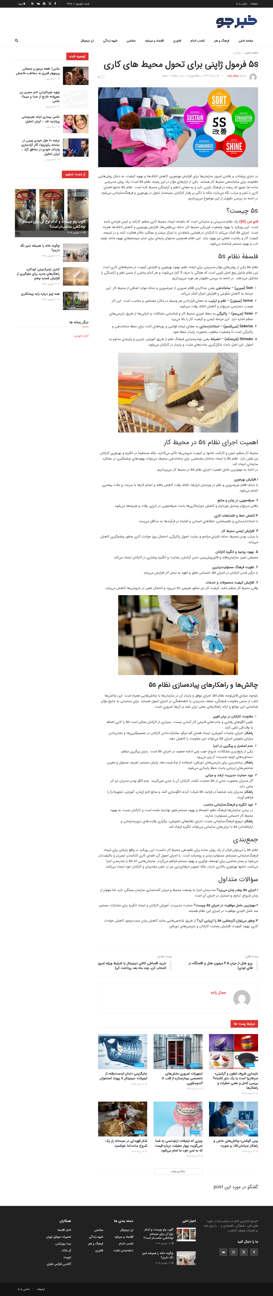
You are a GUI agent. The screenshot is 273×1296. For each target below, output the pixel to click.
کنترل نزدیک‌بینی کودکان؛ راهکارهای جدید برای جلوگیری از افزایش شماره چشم (38, 274)
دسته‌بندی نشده (123, 1250)
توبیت (67, 1257)
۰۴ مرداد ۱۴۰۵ (249, 1151)
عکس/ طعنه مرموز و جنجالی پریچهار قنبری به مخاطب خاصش (38, 71)
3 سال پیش (51, 79)
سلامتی (131, 40)
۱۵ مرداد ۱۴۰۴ (211, 75)
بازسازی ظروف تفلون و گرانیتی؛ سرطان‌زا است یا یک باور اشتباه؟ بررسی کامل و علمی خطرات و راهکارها (235, 1081)
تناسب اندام (197, 40)
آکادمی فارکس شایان (59, 1264)
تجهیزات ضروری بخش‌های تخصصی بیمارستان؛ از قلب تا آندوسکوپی (182, 1078)
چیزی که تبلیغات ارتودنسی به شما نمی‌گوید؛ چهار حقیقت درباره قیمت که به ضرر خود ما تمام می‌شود (179, 1145)
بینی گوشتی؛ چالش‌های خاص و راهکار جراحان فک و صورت (235, 1143)
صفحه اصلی (246, 40)
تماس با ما (241, 4)
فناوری (177, 40)
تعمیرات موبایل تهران (58, 1236)
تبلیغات (254, 4)
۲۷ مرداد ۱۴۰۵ (249, 1093)
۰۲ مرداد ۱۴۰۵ (138, 1151)
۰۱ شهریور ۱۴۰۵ (49, 299)
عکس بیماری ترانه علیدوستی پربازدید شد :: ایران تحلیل (41, 119)
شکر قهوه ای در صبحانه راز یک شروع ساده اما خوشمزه (126, 1143)
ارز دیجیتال (87, 40)
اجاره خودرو (81, 335)
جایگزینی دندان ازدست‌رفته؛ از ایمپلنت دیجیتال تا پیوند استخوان (123, 1076)
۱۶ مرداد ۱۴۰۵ (193, 1089)
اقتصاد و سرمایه (154, 40)
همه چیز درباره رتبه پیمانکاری (40, 293)
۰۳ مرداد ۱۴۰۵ (193, 1156)
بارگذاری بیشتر (178, 1171)
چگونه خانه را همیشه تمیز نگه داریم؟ (40, 248)
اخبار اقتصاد (64, 1230)
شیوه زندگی (110, 40)
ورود (20, 4)
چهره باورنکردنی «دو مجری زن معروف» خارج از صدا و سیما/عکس (40, 97)
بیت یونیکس (63, 1243)
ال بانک (66, 1250)
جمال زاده (233, 75)
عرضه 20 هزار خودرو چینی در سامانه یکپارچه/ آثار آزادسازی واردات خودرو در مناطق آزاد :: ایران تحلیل (40, 147)
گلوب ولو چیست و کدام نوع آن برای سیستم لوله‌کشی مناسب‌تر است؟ (53, 224)
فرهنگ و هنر (221, 40)
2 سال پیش (51, 127)
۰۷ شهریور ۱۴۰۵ (75, 232)
